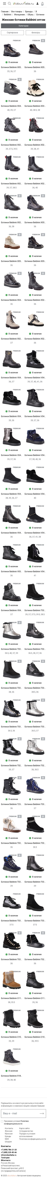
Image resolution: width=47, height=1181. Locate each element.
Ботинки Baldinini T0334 (35, 649)
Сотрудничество (26, 1131)
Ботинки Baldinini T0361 (12, 882)
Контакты (9, 1128)
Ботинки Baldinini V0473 (35, 416)
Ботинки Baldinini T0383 (12, 843)
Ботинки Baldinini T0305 (12, 959)
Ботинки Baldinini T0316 (35, 920)
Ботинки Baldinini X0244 (35, 145)
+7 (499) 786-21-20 (9, 1150)
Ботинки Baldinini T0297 (35, 765)
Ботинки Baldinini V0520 (12, 571)
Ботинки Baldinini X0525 (35, 261)
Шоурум (8, 1142)
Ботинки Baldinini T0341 (35, 882)
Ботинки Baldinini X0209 (35, 183)
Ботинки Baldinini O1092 (12, 1037)
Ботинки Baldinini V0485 (12, 377)
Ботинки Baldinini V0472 (12, 455)
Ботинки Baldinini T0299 (12, 765)
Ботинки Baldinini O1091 (35, 1037)
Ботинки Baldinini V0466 (35, 494)
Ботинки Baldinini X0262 (35, 339)
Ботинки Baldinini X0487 (12, 300)
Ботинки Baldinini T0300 (35, 726)
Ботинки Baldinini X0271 (12, 339)
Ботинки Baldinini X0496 (12, 106)
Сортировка (12, 32)
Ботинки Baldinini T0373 (35, 610)
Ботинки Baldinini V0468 (12, 494)
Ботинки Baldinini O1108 (12, 998)
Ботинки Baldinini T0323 (12, 920)
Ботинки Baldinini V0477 (12, 610)
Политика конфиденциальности (32, 1139)
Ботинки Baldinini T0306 (12, 726)
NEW (7, 1139)
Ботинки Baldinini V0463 (35, 533)
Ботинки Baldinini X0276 (35, 300)
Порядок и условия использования (27, 1135)
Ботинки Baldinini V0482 (35, 377)
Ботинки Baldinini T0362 (12, 649)
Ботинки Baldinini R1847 (12, 1076)
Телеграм (5, 1158)
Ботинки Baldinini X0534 (12, 261)
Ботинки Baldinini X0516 (35, 67)
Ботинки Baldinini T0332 (12, 688)
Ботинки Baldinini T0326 (35, 688)
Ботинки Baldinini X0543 (35, 222)
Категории (23, 26)
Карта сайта (24, 1128)
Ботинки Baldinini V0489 (35, 571)
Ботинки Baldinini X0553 (12, 67)
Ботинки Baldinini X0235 (12, 183)
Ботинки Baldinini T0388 (35, 804)
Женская (8, 1131)
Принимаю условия (16, 1122)
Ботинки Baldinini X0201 (12, 222)
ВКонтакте (5, 1160)
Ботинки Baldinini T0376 (35, 843)
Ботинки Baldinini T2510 (12, 804)
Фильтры (36, 32)
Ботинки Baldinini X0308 (35, 106)
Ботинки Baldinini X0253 (12, 145)
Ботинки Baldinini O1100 (35, 998)
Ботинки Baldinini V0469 (35, 455)
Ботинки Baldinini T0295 (35, 959)
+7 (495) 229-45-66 (9, 1152)
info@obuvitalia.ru (8, 1155)
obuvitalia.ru (12, 1176)
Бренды (8, 1136)
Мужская (9, 1134)
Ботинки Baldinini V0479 (12, 416)
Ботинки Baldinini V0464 (12, 533)
